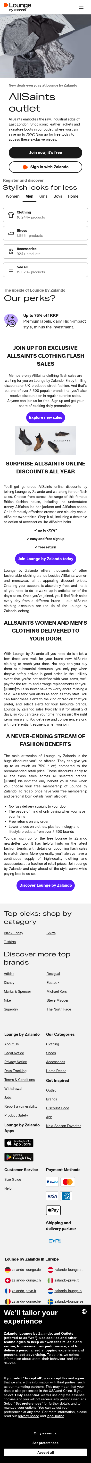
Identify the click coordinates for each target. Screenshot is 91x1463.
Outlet (51, 1090)
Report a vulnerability (20, 1107)
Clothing (52, 1044)
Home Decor (56, 1071)
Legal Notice (14, 1053)
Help (7, 1189)
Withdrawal (13, 1089)
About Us (11, 1044)
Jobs (7, 1098)
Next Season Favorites (63, 1126)
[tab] (13, 197)
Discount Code (57, 1108)
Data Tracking (15, 1071)
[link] (45, 215)
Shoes (51, 1053)
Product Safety (16, 1115)
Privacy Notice (15, 1062)
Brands (51, 1099)
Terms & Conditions (19, 1080)
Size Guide (12, 1180)
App (49, 1117)
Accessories (55, 1062)
